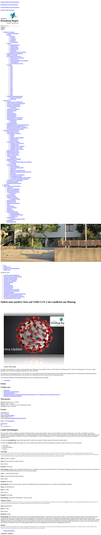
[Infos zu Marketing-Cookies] (13, 447)
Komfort (5, 449)
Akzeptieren (4, 533)
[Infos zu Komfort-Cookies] (7, 449)
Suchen (2, 26)
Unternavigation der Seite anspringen (10, 7)
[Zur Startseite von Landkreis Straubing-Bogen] (11, 23)
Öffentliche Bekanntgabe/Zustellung (13, 396)
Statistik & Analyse (7, 447)
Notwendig (5, 445)
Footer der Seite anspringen (7, 10)
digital (11, 421)
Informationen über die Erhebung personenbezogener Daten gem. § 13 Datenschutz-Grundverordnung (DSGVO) (32, 394)
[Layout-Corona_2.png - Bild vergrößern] (34, 365)
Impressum (6, 390)
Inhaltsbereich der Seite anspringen (9, 4)
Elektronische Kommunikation (11, 391)
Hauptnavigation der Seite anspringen (10, 2)
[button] (9, 32)
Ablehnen (10, 533)
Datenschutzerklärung (9, 393)
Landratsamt (7, 380)
